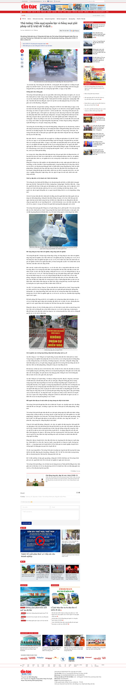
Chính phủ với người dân (50, 18)
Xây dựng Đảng (72, 18)
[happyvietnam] (47, 657)
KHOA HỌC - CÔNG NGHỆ (77, 11)
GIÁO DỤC (54, 11)
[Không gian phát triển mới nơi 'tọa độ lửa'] (35, 596)
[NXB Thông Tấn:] (55, 659)
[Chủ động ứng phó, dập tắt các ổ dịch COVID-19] (35, 480)
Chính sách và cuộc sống (38, 18)
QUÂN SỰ (69, 11)
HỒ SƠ (64, 11)
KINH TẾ (34, 11)
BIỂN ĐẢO (86, 11)
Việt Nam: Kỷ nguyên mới (62, 18)
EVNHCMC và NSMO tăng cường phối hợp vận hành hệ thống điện (96, 648)
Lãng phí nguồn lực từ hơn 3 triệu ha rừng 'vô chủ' (70, 555)
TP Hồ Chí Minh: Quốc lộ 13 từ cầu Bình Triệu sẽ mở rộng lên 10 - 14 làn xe (42, 577)
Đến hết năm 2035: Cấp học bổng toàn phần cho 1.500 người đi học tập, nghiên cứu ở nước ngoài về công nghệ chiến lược (65, 614)
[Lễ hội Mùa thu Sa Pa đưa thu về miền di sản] (65, 596)
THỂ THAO (60, 11)
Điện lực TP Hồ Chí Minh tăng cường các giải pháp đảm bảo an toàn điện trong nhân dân (73, 649)
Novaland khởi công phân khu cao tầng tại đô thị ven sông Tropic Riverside (29, 649)
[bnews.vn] (63, 659)
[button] (78, 569)
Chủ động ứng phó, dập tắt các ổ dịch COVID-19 (62, 475)
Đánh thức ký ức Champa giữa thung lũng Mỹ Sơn (28, 575)
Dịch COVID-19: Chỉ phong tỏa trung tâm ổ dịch (34, 43)
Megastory (23, 607)
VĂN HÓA (49, 11)
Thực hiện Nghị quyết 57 (99, 11)
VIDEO (107, 11)
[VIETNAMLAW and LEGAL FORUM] (40, 658)
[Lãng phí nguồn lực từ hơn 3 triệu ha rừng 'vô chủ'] (71, 548)
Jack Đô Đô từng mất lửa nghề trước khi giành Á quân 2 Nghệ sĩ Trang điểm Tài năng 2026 (51, 649)
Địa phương (97, 665)
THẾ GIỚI (29, 11)
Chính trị (29, 18)
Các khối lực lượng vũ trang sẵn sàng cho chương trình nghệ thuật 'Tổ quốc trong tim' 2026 (57, 577)
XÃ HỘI (38, 11)
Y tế (91, 11)
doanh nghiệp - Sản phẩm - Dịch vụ (29, 633)
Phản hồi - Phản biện (81, 18)
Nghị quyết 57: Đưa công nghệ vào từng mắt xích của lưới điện (70, 541)
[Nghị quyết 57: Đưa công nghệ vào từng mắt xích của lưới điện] (71, 535)
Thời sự (24, 11)
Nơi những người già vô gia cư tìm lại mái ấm (35, 620)
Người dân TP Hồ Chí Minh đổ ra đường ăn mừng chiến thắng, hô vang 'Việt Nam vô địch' (72, 577)
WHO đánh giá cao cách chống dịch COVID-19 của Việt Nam (37, 45)
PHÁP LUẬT (43, 11)
